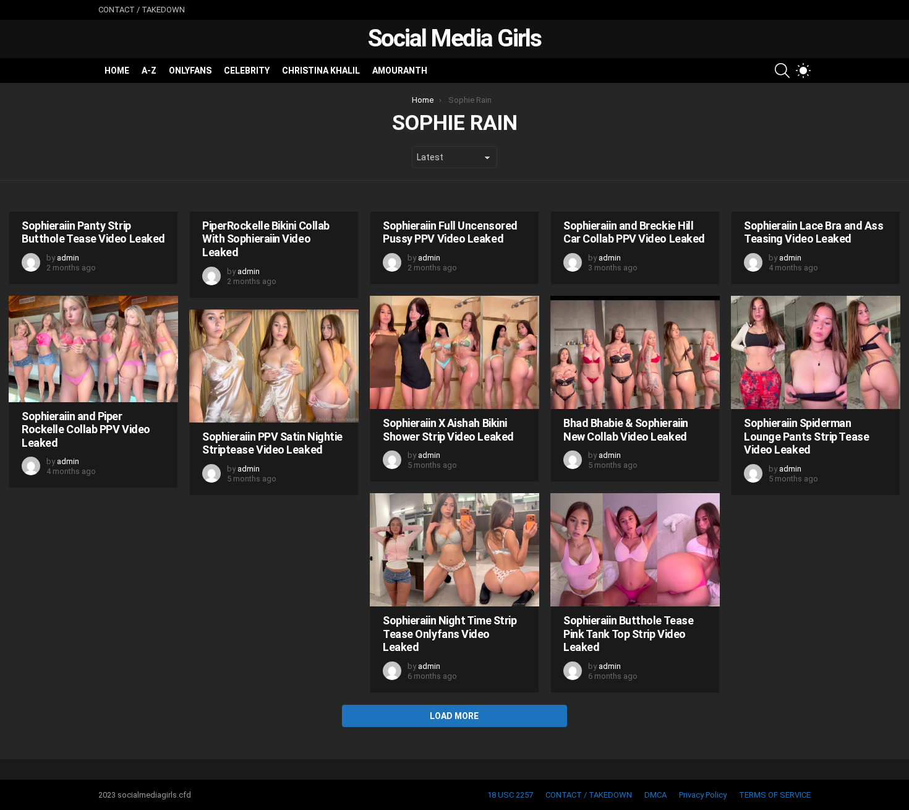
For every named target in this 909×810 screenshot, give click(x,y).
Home (117, 70)
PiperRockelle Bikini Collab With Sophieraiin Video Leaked (266, 239)
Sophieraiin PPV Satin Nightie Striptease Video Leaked (272, 443)
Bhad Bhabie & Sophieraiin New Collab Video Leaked (625, 429)
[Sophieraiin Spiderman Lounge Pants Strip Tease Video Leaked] (815, 352)
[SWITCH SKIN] (803, 70)
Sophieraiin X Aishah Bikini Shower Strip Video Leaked (448, 429)
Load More (454, 716)
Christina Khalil (321, 70)
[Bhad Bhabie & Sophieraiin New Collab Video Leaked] (635, 352)
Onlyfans (190, 70)
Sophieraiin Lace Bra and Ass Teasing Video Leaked (813, 232)
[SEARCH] (782, 70)
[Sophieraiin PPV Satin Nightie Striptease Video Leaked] (274, 366)
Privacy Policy (703, 794)
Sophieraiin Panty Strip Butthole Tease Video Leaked (93, 232)
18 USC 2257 (510, 794)
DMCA (655, 794)
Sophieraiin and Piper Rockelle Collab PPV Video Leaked (86, 429)
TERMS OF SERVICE (775, 794)
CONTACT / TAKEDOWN (141, 9)
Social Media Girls (454, 38)
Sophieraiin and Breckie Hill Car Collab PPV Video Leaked (634, 232)
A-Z (149, 70)
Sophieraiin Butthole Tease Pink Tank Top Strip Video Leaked (628, 633)
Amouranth (399, 70)
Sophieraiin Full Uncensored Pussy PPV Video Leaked (450, 232)
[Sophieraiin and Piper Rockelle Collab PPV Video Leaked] (93, 349)
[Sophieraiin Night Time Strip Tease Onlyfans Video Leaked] (454, 549)
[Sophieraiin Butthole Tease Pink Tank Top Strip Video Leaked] (635, 549)
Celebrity (247, 70)
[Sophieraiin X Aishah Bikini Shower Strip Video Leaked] (454, 352)
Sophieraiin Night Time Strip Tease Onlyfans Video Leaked (449, 633)
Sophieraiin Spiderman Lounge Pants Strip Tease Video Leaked (806, 436)
